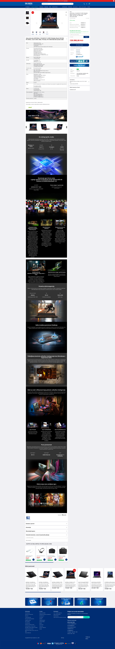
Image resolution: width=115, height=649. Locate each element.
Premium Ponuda (54, 6)
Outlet (50, 6)
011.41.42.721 (78, 51)
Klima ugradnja (27, 621)
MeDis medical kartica (57, 614)
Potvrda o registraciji (42, 627)
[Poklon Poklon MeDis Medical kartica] (32, 32)
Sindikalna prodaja (28, 620)
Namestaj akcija (56, 615)
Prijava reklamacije (28, 632)
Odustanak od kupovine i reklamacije (45, 614)
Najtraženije (41, 6)
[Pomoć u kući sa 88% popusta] (47, 32)
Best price (26, 615)
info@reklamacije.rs (70, 628)
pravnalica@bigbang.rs (70, 625)
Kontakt (88, 6)
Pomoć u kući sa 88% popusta (47, 34)
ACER (70, 11)
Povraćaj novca (41, 615)
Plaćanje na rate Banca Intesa (29, 624)
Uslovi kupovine (27, 623)
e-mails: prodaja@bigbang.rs (71, 623)
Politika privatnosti (42, 620)
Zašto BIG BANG (42, 621)
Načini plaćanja (75, 6)
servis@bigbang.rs (70, 630)
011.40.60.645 (78, 52)
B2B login (62, 637)
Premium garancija (40, 34)
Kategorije (28, 6)
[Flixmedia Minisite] (28, 518)
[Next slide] (66, 544)
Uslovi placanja (27, 612)
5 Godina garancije (28, 617)
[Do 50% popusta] (43, 32)
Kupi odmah (65, 0)
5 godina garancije (36, 34)
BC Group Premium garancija (29, 618)
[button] (79, 81)
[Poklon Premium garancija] (40, 32)
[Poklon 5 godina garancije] (36, 32)
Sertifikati (40, 618)
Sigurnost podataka (42, 612)
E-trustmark (41, 617)
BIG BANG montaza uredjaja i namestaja (31, 627)
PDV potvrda (41, 624)
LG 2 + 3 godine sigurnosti (58, 612)
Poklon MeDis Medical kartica (33, 34)
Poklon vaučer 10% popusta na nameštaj (60, 617)
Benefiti (40, 623)
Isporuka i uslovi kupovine (82, 6)
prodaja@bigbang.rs (79, 54)
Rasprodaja (46, 6)
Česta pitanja (70, 6)
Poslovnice (65, 6)
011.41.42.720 (78, 49)
